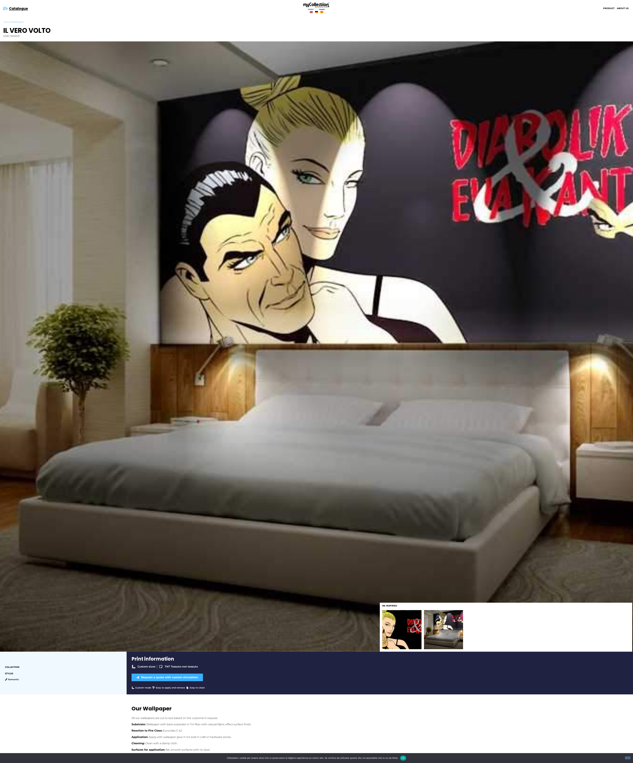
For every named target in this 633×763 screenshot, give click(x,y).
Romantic (13, 679)
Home (6, 21)
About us (623, 8)
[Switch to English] (311, 12)
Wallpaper (18, 21)
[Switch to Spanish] (321, 12)
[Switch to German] (316, 12)
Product (609, 8)
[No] (628, 757)
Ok (403, 758)
